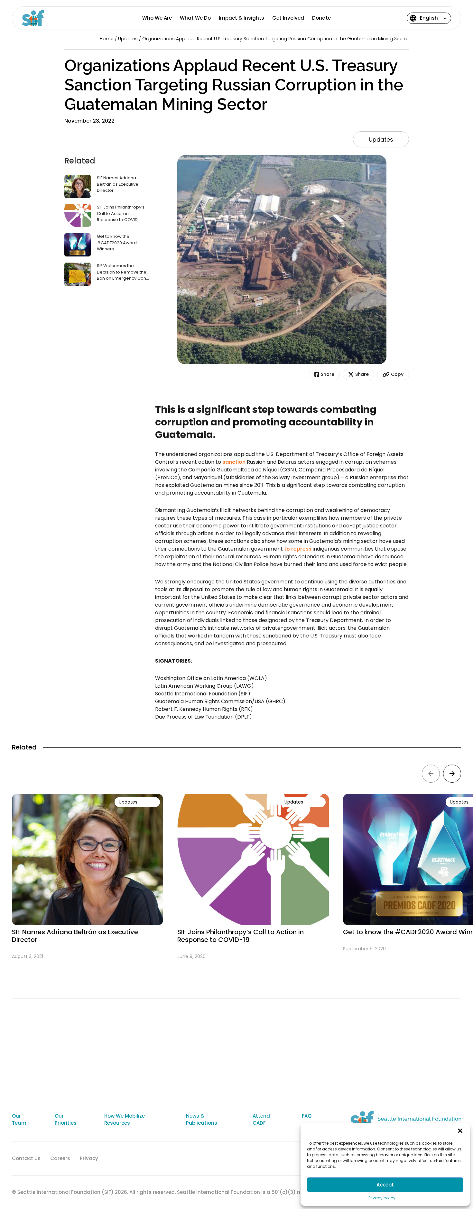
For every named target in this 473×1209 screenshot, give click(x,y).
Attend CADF (261, 1119)
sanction (234, 462)
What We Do (195, 17)
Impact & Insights (241, 17)
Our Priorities (66, 1119)
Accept (385, 1184)
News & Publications (201, 1119)
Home (107, 38)
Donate (321, 17)
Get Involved (288, 17)
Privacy (89, 1158)
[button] (460, 1131)
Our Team (19, 1119)
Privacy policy (381, 1198)
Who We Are (157, 17)
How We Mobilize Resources (124, 1119)
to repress (297, 549)
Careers (60, 1158)
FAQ (306, 1115)
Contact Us (26, 1158)
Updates (128, 38)
